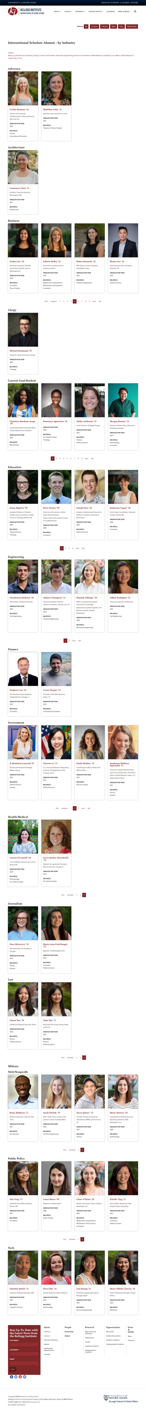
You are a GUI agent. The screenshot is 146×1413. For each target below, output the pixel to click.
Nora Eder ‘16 (50, 1288)
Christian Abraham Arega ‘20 (22, 422)
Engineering (68, 55)
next (94, 301)
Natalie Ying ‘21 (118, 1199)
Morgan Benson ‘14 (119, 421)
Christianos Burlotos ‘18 (22, 597)
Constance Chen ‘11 (19, 188)
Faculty (87, 1342)
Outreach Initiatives (51, 1340)
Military (118, 55)
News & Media (123, 11)
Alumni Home (132, 26)
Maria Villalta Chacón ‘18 (122, 1288)
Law (113, 55)
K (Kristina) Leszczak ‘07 (22, 763)
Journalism (106, 55)
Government (85, 55)
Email (12, 1359)
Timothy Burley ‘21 (19, 1288)
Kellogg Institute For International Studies (23, 1399)
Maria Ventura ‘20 (119, 1112)
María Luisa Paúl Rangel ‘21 (55, 945)
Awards (46, 1344)
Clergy (36, 55)
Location (94, 26)
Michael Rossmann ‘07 (21, 350)
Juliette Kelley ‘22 (52, 261)
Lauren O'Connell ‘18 (20, 857)
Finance (77, 55)
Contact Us (36, 1402)
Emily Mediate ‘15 (85, 763)
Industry (105, 26)
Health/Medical (96, 55)
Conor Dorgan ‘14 (52, 690)
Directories (69, 1332)
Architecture (20, 55)
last (100, 301)
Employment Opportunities (49, 1349)
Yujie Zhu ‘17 (49, 1020)
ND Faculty (110, 1332)
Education (59, 55)
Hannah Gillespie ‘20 (86, 597)
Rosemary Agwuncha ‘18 (55, 421)
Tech (20, 58)
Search (135, 12)
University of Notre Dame (29, 1396)
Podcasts (131, 1340)
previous (54, 301)
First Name (14, 1340)
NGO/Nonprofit (127, 55)
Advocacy (11, 55)
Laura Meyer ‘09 (51, 1199)
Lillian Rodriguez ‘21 (120, 597)
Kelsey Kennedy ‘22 (86, 261)
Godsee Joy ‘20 (17, 261)
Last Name (14, 1350)
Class (121, 26)
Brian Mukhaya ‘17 (19, 1112)
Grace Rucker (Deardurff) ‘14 (56, 858)
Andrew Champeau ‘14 (54, 597)
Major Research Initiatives (90, 1333)
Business (29, 55)
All (86, 26)
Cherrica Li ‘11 (50, 763)
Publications (89, 1338)
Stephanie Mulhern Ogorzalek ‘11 (119, 764)
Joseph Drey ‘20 (84, 507)
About (57, 11)
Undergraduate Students (90, 1351)
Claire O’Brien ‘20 (85, 1199)
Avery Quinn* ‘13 (84, 1112)
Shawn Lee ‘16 (117, 261)
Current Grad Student (47, 55)
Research (80, 11)
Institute (47, 1332)
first (46, 301)
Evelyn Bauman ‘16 (19, 109)
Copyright (11, 1396)
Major (114, 26)
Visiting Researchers (113, 1336)
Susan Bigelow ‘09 (18, 507)
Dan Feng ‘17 (16, 1199)
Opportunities (95, 11)
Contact (47, 1336)
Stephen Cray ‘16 (18, 690)
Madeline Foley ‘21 (52, 109)
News (130, 1336)
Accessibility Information (17, 1405)
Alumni (67, 1336)
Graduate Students (92, 1346)
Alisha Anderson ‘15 (86, 421)
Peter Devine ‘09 (51, 507)
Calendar (110, 11)
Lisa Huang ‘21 (83, 1288)
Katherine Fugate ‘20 (120, 507)
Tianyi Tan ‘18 (17, 1020)
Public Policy (12, 58)
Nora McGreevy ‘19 (19, 944)
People (68, 11)
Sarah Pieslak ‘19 (51, 1112)
